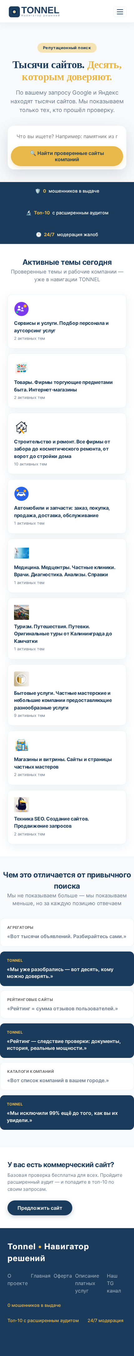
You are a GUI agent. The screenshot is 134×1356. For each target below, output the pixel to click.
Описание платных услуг (87, 1283)
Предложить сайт (39, 1208)
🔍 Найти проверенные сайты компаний (67, 156)
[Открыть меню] (120, 12)
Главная (40, 1276)
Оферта (63, 1276)
